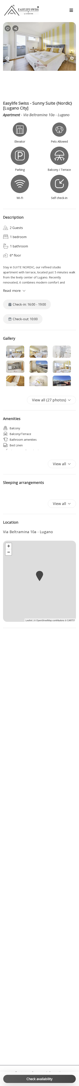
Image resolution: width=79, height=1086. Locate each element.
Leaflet (29, 620)
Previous (10, 59)
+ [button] (8, 546)
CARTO (71, 620)
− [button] (8, 552)
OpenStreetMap (44, 620)
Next (75, 59)
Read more (12, 290)
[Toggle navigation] (71, 10)
